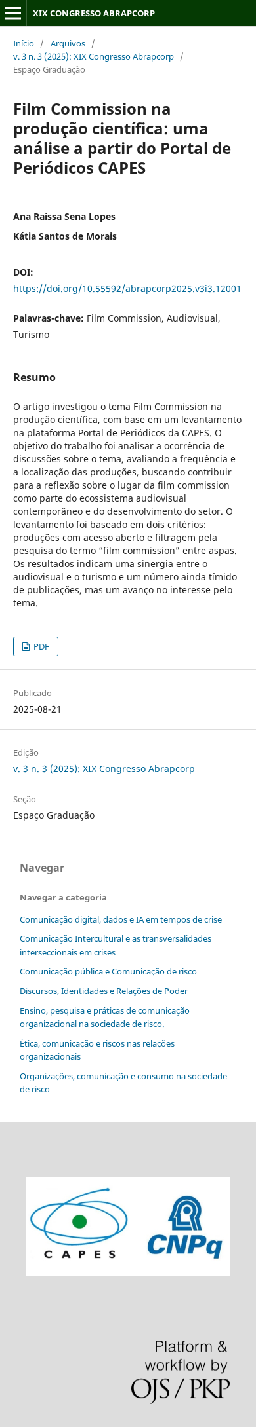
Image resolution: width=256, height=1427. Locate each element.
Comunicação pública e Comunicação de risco (108, 971)
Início (23, 43)
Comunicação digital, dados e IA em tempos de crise (121, 919)
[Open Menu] (13, 13)
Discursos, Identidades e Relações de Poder (104, 991)
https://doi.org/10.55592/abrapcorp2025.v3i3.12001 (127, 288)
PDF (40, 646)
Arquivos (68, 43)
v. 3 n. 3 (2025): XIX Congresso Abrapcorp (93, 56)
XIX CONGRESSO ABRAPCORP (94, 13)
